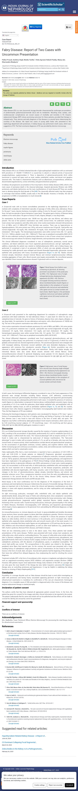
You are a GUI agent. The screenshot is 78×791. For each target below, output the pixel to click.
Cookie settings (39, 785)
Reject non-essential (55, 785)
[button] (74, 11)
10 (63, 565)
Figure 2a (46, 347)
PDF (69, 27)
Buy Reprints (36, 27)
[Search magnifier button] (63, 9)
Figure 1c (51, 407)
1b (58, 253)
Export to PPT (12, 303)
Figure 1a (50, 253)
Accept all (69, 785)
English (6, 35)
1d (56, 407)
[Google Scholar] (14, 635)
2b (61, 407)
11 (34, 569)
